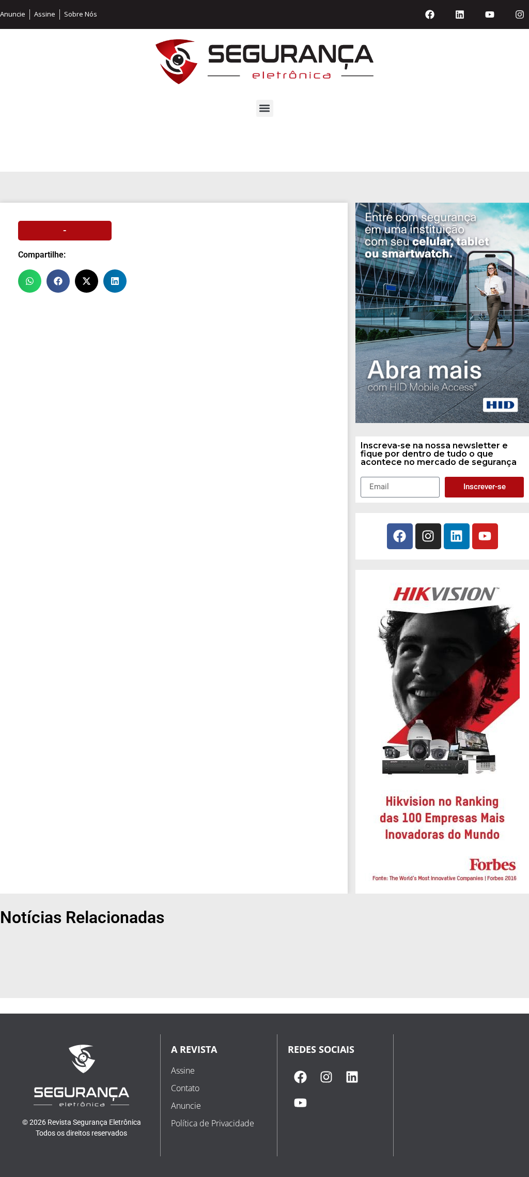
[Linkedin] (459, 14)
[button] (264, 108)
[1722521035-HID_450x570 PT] (442, 420)
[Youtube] (489, 14)
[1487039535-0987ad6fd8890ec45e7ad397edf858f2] (442, 882)
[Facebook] (430, 14)
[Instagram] (519, 14)
